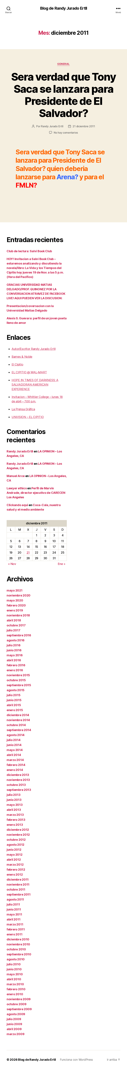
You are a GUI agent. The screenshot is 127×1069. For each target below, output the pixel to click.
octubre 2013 (16, 785)
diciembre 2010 (18, 939)
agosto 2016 (15, 640)
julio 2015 (13, 695)
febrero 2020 (16, 605)
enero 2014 (15, 770)
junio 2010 (14, 969)
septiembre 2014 (19, 730)
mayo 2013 (15, 804)
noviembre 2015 (18, 675)
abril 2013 (14, 809)
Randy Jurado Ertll (52, 126)
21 (28, 552)
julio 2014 (13, 740)
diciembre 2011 (18, 879)
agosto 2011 (15, 899)
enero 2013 (15, 824)
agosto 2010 (16, 959)
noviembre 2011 (18, 884)
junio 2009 (14, 1024)
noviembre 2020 (18, 595)
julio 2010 (14, 964)
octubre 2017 (16, 625)
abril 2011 (13, 919)
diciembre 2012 (18, 829)
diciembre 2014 (18, 715)
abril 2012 (14, 859)
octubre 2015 (16, 680)
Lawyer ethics (17, 488)
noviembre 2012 (18, 834)
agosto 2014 (15, 735)
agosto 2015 (15, 690)
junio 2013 (14, 800)
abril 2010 (14, 979)
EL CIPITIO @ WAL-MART (29, 372)
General (63, 63)
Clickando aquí (17, 505)
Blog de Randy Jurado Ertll (63, 8)
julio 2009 (14, 1019)
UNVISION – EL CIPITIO (28, 417)
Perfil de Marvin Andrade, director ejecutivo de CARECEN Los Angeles (36, 492)
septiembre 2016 (19, 635)
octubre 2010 (16, 949)
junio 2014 (14, 745)
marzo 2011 (15, 924)
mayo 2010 (15, 974)
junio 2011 (14, 909)
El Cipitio (17, 364)
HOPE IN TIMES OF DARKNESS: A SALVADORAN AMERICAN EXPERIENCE (35, 384)
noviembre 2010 (18, 944)
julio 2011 (13, 904)
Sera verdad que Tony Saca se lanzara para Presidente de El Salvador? (63, 94)
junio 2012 (14, 849)
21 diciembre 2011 (84, 126)
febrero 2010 (16, 989)
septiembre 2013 (19, 790)
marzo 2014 (15, 760)
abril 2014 (14, 755)
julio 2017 (13, 630)
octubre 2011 (16, 889)
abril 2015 (14, 705)
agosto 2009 (16, 1014)
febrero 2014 (16, 765)
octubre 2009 (16, 1004)
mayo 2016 (15, 655)
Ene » (61, 564)
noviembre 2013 (18, 780)
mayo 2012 (14, 854)
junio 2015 (14, 700)
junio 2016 (14, 650)
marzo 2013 (15, 814)
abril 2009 (14, 1029)
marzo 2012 (15, 864)
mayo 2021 (14, 590)
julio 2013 (13, 795)
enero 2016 (15, 670)
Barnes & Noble (22, 356)
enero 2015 (15, 710)
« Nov (12, 564)
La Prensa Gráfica (23, 409)
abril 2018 (14, 620)
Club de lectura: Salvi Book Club (29, 251)
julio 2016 (13, 645)
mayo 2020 (15, 600)
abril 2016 (14, 660)
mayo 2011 (14, 914)
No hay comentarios (66, 132)
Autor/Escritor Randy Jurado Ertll (34, 349)
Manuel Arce (16, 476)
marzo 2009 (15, 1034)
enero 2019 (15, 610)
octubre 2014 (16, 725)
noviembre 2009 (19, 999)
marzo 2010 (15, 984)
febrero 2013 (16, 819)
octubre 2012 (16, 839)
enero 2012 (15, 874)
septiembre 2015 (19, 685)
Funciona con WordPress (76, 1059)
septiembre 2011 (19, 894)
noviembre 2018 (18, 615)
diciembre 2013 (18, 775)
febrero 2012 (16, 869)
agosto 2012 (15, 844)
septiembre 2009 (19, 1009)
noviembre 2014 (18, 720)
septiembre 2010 (19, 954)
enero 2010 (15, 994)
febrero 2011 (16, 929)
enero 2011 (14, 934)
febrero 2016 (16, 665)
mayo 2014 (15, 750)
